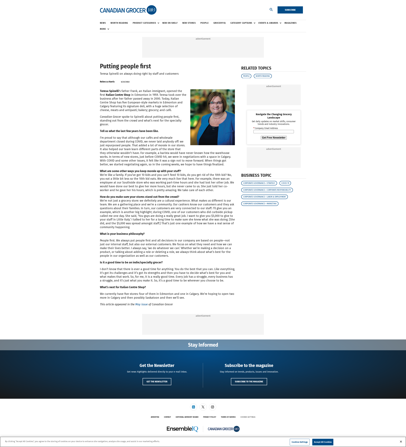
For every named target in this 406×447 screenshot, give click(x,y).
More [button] (103, 29)
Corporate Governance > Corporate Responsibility (267, 190)
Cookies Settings (247, 417)
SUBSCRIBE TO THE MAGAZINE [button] (249, 381)
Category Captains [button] (241, 23)
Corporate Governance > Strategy (259, 183)
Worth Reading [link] (119, 23)
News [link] (103, 23)
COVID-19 (285, 183)
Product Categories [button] (144, 23)
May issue (141, 304)
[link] (193, 407)
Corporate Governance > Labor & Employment (264, 197)
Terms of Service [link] (228, 417)
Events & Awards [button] (268, 23)
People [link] (204, 23)
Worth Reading (263, 76)
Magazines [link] (291, 23)
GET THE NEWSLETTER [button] (157, 381)
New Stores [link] (189, 23)
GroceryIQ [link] (219, 23)
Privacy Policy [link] (209, 417)
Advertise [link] (155, 417)
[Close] (400, 441)
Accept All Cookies (323, 442)
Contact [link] (167, 417)
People (246, 76)
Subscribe (290, 9)
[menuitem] (105, 23)
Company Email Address (265, 128)
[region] (203, 442)
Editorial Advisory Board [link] (187, 417)
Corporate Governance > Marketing (260, 204)
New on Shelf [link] (170, 23)
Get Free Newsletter (273, 137)
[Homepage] (128, 10)
